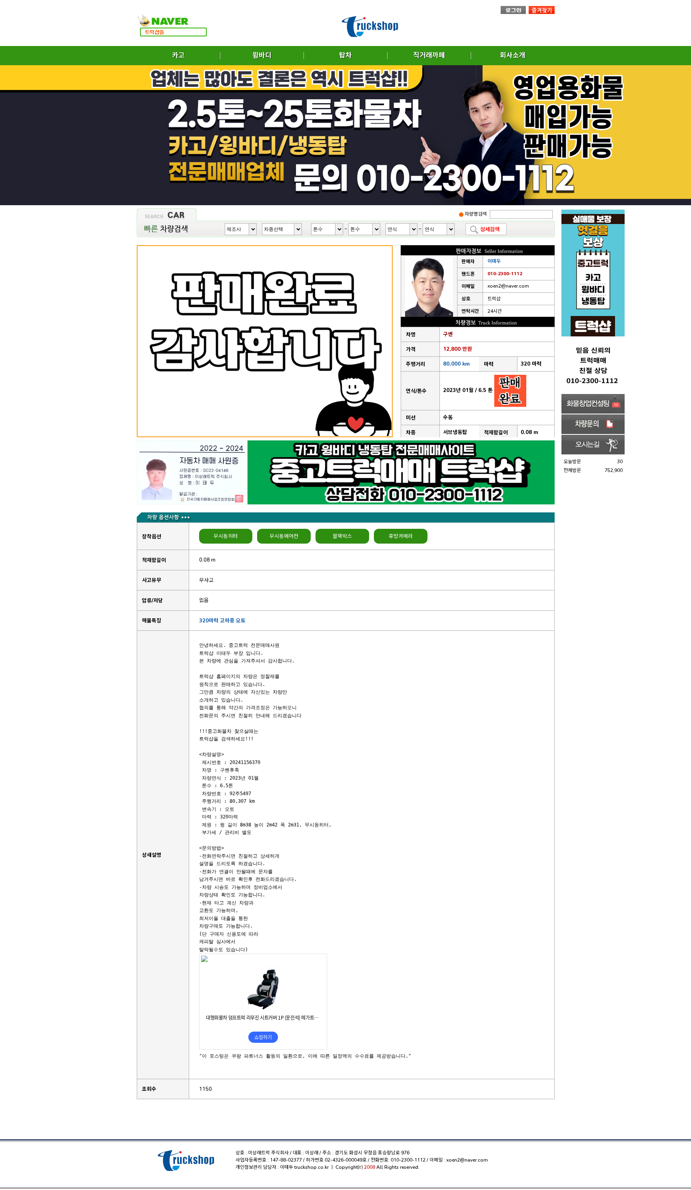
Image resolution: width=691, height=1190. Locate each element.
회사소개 (512, 55)
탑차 (345, 55)
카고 (178, 55)
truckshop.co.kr (311, 1167)
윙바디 (262, 55)
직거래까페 (429, 55)
